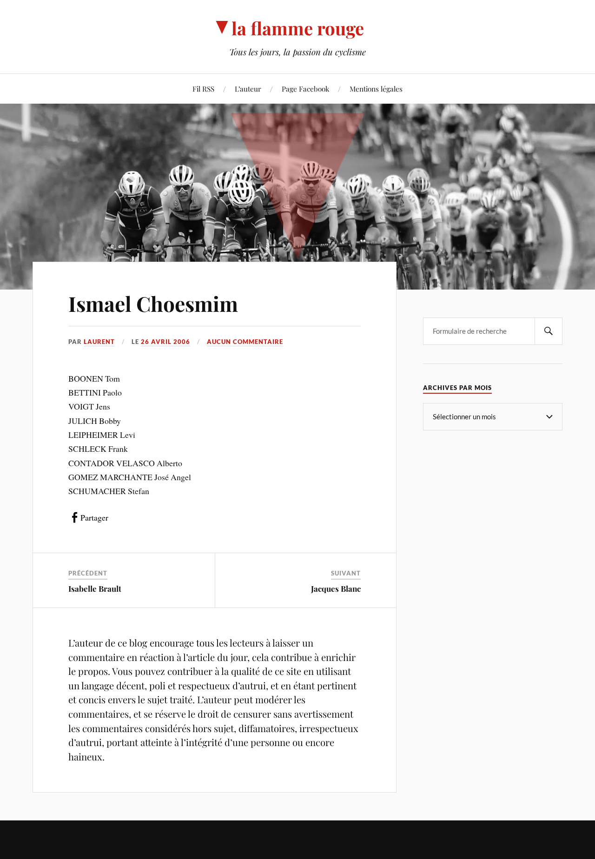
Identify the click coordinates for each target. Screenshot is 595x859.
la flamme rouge (297, 28)
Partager (94, 517)
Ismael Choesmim (153, 303)
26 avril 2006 (165, 341)
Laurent (99, 341)
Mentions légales (376, 88)
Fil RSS (203, 88)
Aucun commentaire (245, 341)
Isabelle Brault (94, 588)
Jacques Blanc (336, 588)
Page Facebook (305, 88)
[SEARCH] (548, 331)
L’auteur (248, 88)
